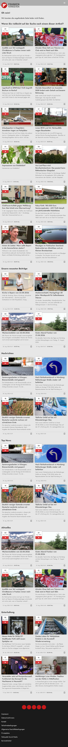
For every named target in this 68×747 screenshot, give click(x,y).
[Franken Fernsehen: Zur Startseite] (10, 5)
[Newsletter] (44, 707)
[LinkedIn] (39, 707)
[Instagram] (29, 707)
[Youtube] (34, 707)
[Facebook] (24, 707)
